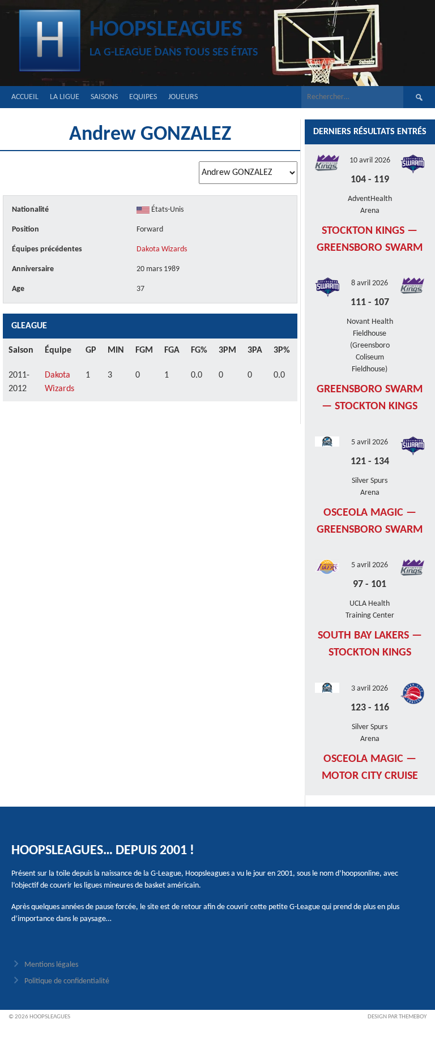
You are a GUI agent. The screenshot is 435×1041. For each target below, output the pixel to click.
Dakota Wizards (162, 249)
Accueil (25, 97)
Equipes (143, 97)
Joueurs (183, 97)
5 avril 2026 (369, 442)
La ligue (64, 97)
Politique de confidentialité (66, 981)
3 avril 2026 (369, 688)
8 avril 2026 (369, 283)
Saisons (104, 97)
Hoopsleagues (165, 30)
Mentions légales (51, 965)
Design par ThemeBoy (397, 1017)
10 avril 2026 (369, 160)
